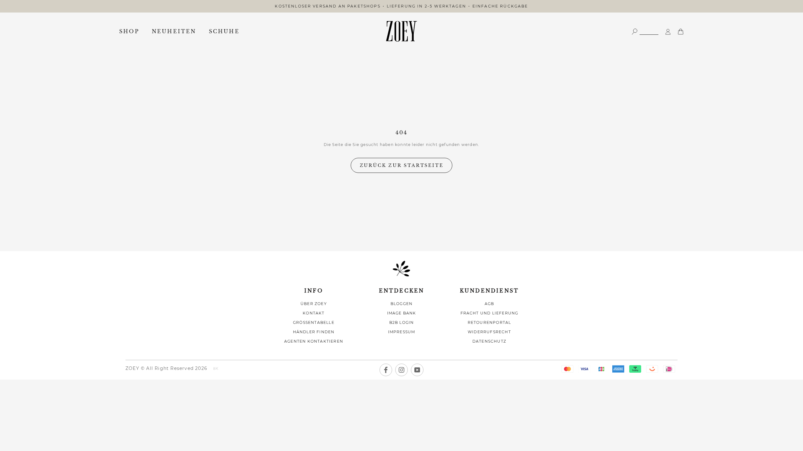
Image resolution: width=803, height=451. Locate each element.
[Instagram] (401, 370)
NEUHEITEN (174, 31)
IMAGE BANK (401, 313)
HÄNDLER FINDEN (314, 331)
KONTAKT (313, 313)
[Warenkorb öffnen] (681, 31)
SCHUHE (224, 31)
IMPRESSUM (401, 331)
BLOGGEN (401, 303)
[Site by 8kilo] (215, 368)
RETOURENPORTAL (489, 322)
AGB (489, 303)
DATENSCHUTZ (489, 341)
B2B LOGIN (401, 322)
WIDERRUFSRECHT (489, 331)
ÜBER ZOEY (313, 303)
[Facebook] (386, 370)
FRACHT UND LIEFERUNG (489, 313)
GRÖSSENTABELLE (313, 322)
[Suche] (644, 31)
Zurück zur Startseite (402, 165)
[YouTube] (417, 370)
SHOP (129, 31)
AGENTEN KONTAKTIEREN (313, 341)
